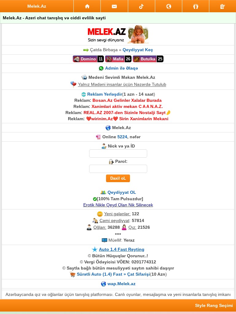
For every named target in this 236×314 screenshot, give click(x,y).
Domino (88, 59)
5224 (122, 136)
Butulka (147, 59)
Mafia (117, 59)
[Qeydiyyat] (222, 6)
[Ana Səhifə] (87, 6)
